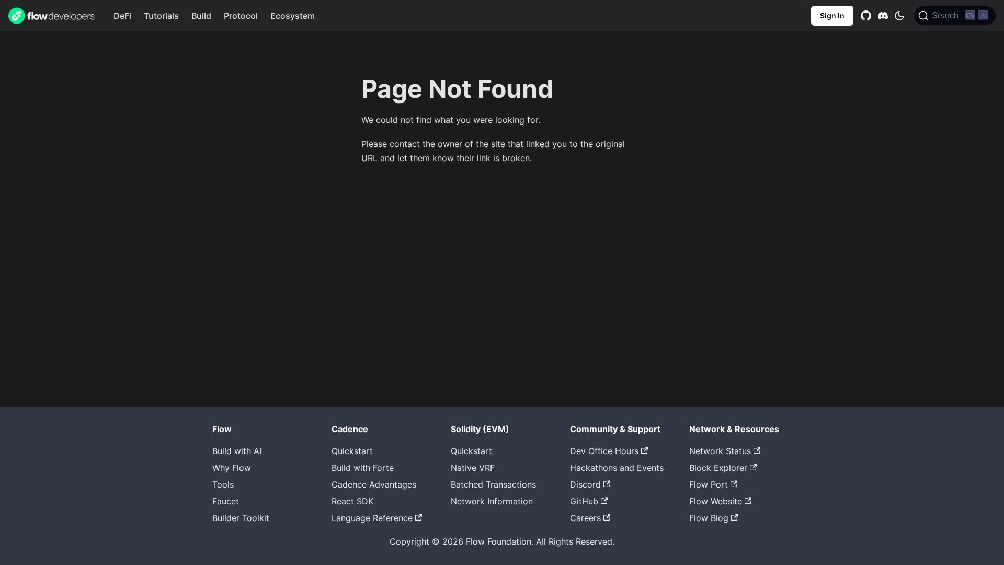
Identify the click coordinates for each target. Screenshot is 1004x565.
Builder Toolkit (240, 518)
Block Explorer (718, 467)
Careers (585, 518)
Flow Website (715, 501)
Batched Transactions (493, 484)
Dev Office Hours (604, 451)
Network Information (492, 501)
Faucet (225, 501)
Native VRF (473, 467)
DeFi (122, 15)
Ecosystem (292, 15)
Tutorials (161, 15)
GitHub (584, 501)
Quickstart (352, 451)
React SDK (352, 501)
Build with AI (236, 451)
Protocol (241, 15)
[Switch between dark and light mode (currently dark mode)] (899, 15)
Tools (223, 484)
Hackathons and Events (617, 467)
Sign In (832, 15)
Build (201, 15)
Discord (585, 484)
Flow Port (708, 484)
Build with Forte (363, 467)
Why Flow (231, 467)
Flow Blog (708, 518)
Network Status (720, 451)
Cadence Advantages (374, 484)
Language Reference (372, 518)
